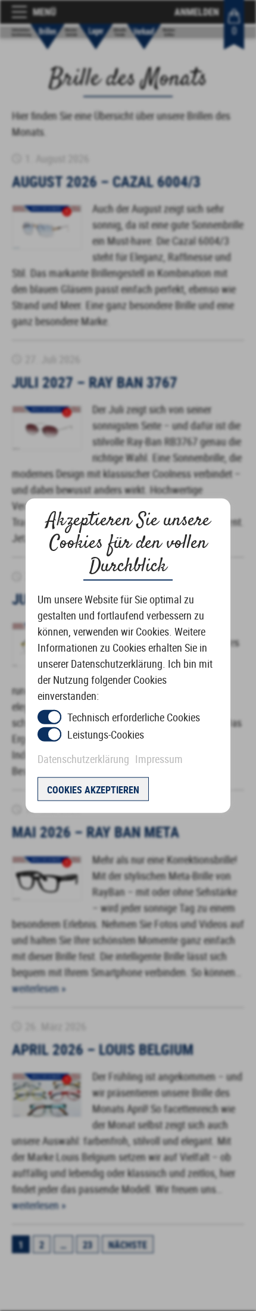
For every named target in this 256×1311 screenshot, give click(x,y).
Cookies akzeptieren (93, 789)
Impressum (159, 759)
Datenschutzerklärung (83, 759)
